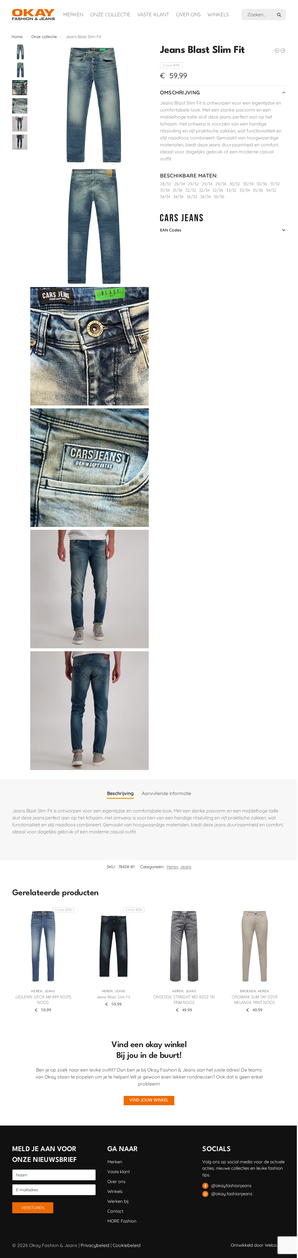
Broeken (248, 991)
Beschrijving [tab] (120, 793)
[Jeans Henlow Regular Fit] (283, 50)
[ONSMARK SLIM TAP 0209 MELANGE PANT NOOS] (254, 946)
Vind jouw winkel (149, 1100)
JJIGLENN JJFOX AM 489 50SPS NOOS (43, 1000)
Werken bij (118, 1201)
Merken (73, 14)
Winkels (218, 14)
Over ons (188, 14)
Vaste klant (153, 14)
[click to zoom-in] (89, 103)
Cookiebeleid (127, 1245)
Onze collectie (110, 14)
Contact (115, 1211)
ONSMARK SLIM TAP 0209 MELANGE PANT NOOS (254, 1000)
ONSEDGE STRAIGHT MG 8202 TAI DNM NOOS (184, 1000)
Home (17, 36)
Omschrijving (180, 92)
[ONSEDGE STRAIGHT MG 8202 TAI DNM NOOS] (184, 946)
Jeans (185, 866)
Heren (172, 866)
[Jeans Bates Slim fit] (277, 50)
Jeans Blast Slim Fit (113, 997)
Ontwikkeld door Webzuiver (258, 1245)
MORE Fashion (121, 1221)
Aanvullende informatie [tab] (166, 793)
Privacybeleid (95, 1245)
